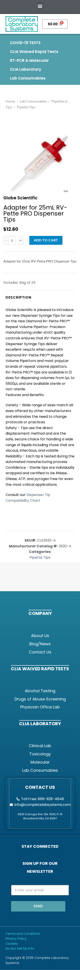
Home (10, 101)
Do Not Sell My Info (20, 948)
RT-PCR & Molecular (29, 60)
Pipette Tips (26, 107)
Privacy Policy (16, 938)
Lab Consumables (28, 78)
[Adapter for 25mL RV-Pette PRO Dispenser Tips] (39, 163)
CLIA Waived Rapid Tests (34, 51)
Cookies (12, 943)
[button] (40, 6)
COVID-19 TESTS (25, 42)
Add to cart (46, 240)
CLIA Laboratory (25, 69)
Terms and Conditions (23, 933)
